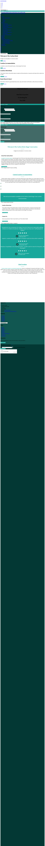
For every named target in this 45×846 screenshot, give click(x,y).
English (3, 317)
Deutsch (3, 316)
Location (4, 68)
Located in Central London (6, 158)
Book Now (2, 83)
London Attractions (5, 333)
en (2, 4)
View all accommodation (22, 198)
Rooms (1, 60)
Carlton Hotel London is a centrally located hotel (11, 268)
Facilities (4, 60)
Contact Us (4, 336)
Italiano (3, 320)
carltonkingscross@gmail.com (10, 311)
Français (3, 319)
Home (3, 327)
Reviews (3, 332)
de (2, 3)
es (0, 49)
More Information (4, 166)
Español (3, 318)
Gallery (3, 331)
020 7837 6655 (3, 1)
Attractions (2, 76)
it (0, 52)
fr (0, 51)
